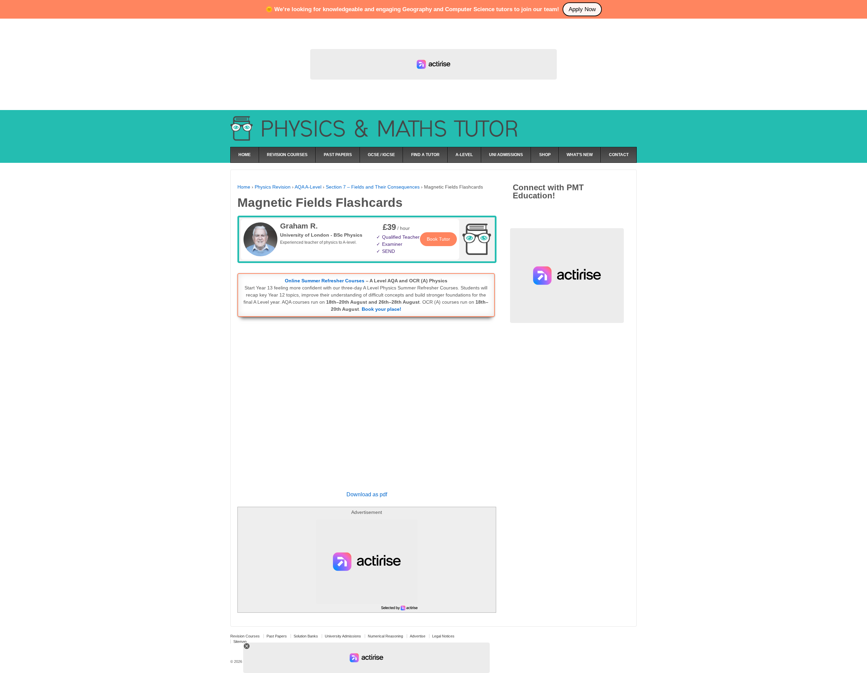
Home (243, 187)
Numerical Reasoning (385, 636)
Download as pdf (366, 494)
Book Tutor (438, 239)
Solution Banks (306, 636)
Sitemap (240, 641)
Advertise (417, 636)
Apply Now (582, 9)
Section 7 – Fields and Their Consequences (373, 187)
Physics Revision (273, 187)
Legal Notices (443, 636)
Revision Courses (245, 636)
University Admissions (343, 636)
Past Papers (277, 636)
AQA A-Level (308, 187)
